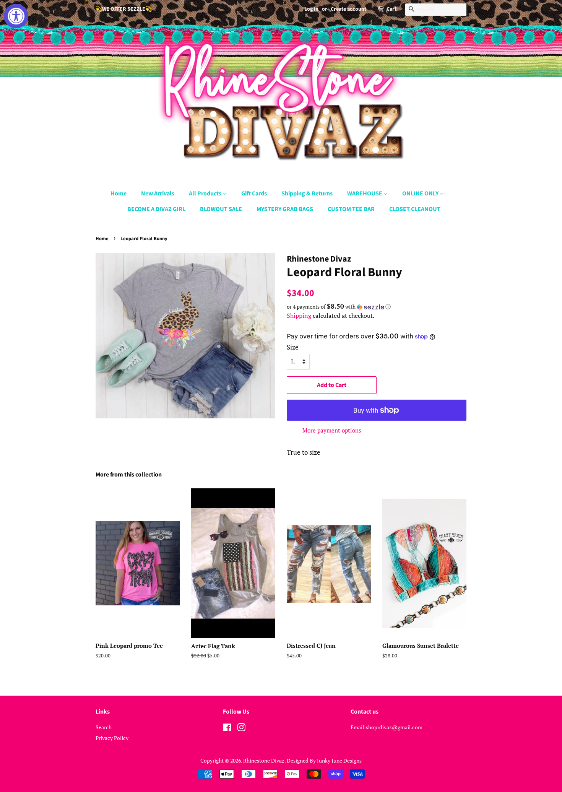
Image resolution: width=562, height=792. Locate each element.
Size (293, 347)
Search (104, 727)
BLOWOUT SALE (221, 209)
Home (118, 193)
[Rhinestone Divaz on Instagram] (241, 728)
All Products (206, 193)
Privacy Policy (112, 738)
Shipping (299, 315)
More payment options (331, 430)
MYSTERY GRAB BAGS (285, 209)
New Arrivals (157, 193)
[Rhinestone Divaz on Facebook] (227, 728)
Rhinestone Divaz (263, 760)
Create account (348, 9)
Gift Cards (254, 193)
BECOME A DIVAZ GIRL (156, 209)
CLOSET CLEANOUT (414, 209)
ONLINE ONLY (421, 193)
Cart (391, 9)
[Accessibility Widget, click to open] (16, 16)
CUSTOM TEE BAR (351, 209)
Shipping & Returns (307, 193)
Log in (311, 9)
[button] (376, 307)
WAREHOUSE (365, 193)
